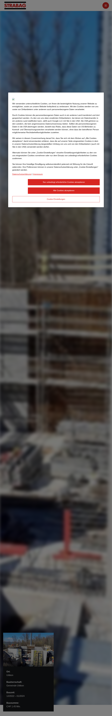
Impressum (38, 174)
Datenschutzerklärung (21, 174)
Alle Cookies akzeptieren (63, 190)
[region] (56, 149)
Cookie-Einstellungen (56, 199)
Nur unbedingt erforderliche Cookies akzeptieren (64, 182)
